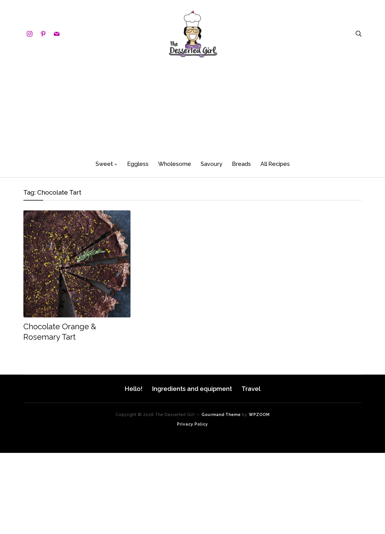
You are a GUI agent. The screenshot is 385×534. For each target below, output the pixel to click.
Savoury (211, 164)
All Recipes (275, 164)
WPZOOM (259, 414)
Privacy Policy (192, 424)
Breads (241, 164)
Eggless (138, 164)
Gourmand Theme (221, 414)
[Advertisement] (192, 107)
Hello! (133, 388)
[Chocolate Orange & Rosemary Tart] (76, 214)
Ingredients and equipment (192, 388)
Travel (251, 388)
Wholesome (174, 164)
